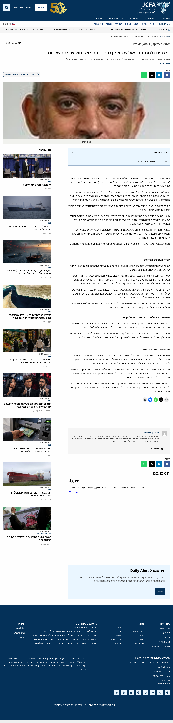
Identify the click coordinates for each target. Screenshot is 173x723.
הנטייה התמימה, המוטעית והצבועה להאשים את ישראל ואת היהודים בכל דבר (27, 405)
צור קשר (98, 18)
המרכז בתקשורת (115, 18)
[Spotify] (123, 692)
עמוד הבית (165, 18)
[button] (167, 75)
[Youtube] (152, 692)
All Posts (154, 449)
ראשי (168, 36)
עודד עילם (47, 188)
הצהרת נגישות (163, 683)
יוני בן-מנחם (164, 63)
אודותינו (150, 18)
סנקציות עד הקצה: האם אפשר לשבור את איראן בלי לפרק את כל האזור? (28, 272)
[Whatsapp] (116, 692)
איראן (49, 181)
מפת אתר (165, 680)
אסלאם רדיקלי (161, 44)
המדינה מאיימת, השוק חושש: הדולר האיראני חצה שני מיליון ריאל (31, 450)
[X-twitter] (159, 692)
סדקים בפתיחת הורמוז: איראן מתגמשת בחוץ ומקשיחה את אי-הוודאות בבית (30, 316)
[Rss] (131, 692)
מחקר (135, 18)
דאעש (146, 44)
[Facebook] (167, 692)
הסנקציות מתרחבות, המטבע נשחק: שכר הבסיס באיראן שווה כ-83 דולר (29, 361)
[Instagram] (145, 692)
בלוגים (161, 36)
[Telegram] (138, 692)
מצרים (137, 44)
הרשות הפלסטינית (44, 534)
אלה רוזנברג (46, 233)
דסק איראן (46, 322)
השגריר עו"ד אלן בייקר (41, 411)
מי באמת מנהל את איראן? (37, 184)
